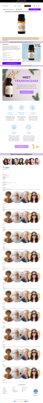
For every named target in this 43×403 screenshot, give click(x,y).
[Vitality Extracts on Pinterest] (35, 395)
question (8, 167)
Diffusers (4, 392)
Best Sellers (4, 389)
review (4, 167)
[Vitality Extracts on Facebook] (34, 395)
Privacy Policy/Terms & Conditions (24, 399)
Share (3, 244)
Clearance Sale (5, 393)
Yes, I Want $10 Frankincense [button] (11, 63)
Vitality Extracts (18, 399)
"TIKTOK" (8, 59)
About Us (13, 389)
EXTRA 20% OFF (15, 59)
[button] (24, 381)
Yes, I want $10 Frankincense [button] (35, 9)
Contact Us (23, 389)
